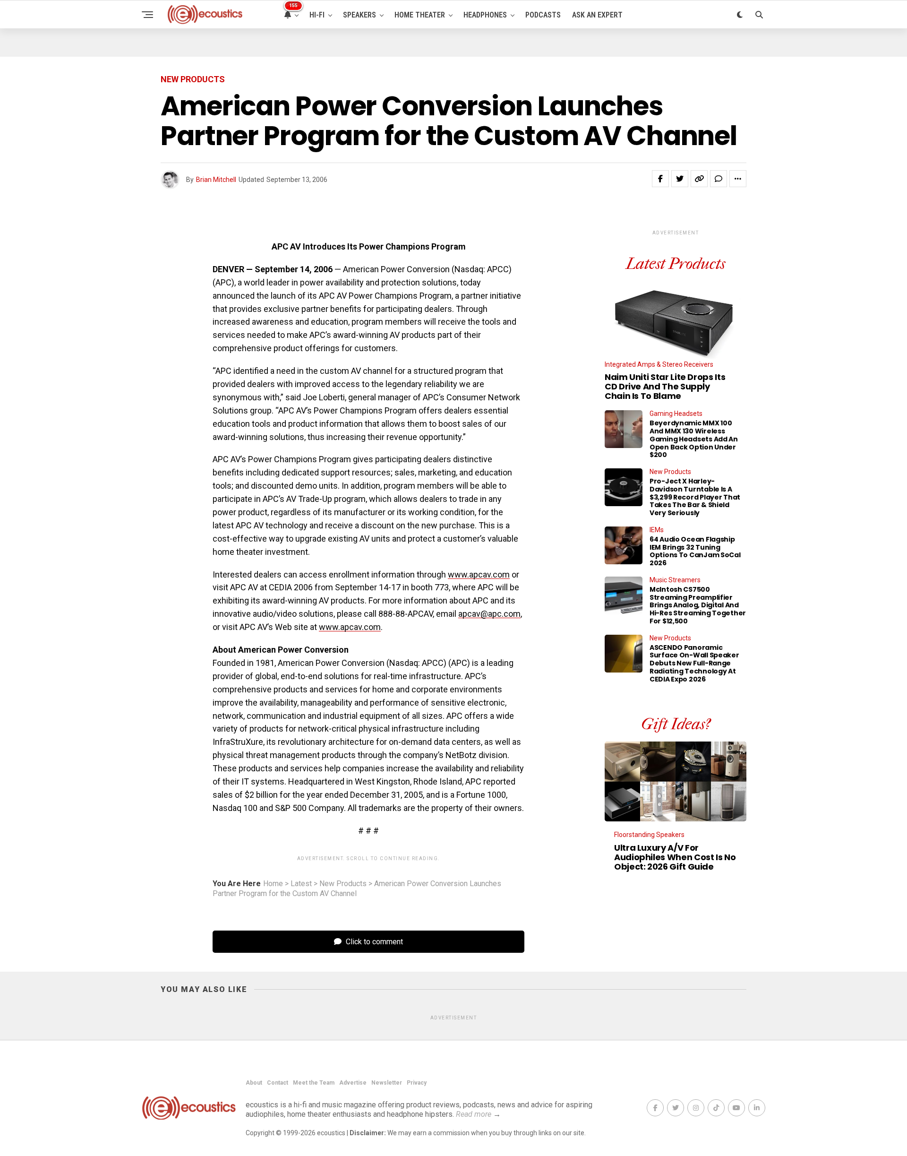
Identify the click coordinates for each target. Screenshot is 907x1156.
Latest (301, 884)
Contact (277, 1082)
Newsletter (386, 1082)
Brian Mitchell (216, 179)
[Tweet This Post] (679, 178)
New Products (343, 884)
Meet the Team (313, 1082)
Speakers (359, 14)
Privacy (417, 1082)
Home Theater (419, 14)
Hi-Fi (317, 14)
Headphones (485, 14)
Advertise (353, 1082)
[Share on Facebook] (660, 178)
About (254, 1082)
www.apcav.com (479, 574)
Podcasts (543, 14)
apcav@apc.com (489, 614)
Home (273, 884)
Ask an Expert (597, 14)
